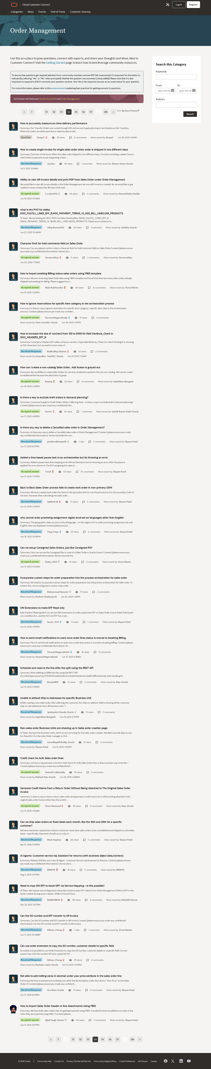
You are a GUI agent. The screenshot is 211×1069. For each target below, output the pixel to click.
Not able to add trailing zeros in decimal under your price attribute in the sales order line (71, 975)
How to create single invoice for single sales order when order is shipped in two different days (74, 149)
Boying (48, 381)
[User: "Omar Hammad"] (13, 791)
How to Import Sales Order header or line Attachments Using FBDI (58, 1005)
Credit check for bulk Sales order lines (41, 758)
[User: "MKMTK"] (13, 858)
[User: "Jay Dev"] (13, 152)
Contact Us (59, 1061)
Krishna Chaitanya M (46, 596)
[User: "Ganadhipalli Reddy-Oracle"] (13, 731)
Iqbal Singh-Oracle (54, 1020)
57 (91, 111)
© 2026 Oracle (24, 1061)
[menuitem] (179, 4)
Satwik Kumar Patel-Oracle (125, 411)
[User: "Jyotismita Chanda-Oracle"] (13, 701)
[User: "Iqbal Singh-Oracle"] (13, 1009)
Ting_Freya (53, 531)
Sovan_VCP (53, 621)
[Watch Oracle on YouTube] (189, 1061)
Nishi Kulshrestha (54, 287)
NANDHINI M (53, 899)
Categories (17, 11)
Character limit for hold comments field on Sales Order (51, 243)
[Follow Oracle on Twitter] (173, 1061)
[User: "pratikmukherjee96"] (13, 430)
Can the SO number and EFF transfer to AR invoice (49, 915)
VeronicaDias (52, 257)
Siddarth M (52, 501)
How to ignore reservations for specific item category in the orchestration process (67, 303)
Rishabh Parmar (129, 899)
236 (106, 111)
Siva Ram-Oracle (55, 990)
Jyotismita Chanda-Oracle (60, 712)
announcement (58, 88)
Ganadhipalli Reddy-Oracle (60, 742)
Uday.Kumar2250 (55, 227)
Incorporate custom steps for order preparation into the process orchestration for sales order (73, 577)
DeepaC (41, 137)
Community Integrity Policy (105, 1061)
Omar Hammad (53, 805)
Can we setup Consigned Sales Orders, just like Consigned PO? (56, 547)
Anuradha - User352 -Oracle (49, 356)
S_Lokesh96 (51, 193)
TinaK (48, 471)
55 (76, 111)
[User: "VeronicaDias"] (13, 246)
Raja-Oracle (122, 682)
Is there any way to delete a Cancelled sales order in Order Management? (62, 427)
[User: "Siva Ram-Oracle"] (13, 979)
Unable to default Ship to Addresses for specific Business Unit (55, 698)
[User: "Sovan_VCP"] (13, 611)
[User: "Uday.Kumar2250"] (13, 212)
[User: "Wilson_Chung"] (13, 919)
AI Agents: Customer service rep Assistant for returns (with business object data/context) (71, 855)
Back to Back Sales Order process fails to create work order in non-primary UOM (66, 487)
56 (83, 111)
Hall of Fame (58, 11)
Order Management (70, 98)
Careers (154, 1061)
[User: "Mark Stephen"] (13, 825)
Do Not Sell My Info (83, 1061)
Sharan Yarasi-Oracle (122, 163)
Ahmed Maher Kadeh (129, 193)
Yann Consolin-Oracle (46, 322)
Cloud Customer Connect (36, 4)
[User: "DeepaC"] (13, 126)
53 (61, 111)
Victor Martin (131, 287)
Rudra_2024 (51, 561)
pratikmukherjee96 (56, 441)
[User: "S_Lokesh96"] (13, 182)
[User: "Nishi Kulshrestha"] (13, 276)
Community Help (44, 1061)
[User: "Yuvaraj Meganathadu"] (13, 306)
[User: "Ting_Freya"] (13, 520)
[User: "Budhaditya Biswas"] (13, 336)
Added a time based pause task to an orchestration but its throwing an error (64, 457)
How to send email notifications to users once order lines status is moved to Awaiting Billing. (73, 637)
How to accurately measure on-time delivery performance (53, 123)
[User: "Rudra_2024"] (13, 550)
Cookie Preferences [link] (127, 1061)
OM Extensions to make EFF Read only (42, 607)
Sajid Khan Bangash (123, 381)
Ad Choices (143, 1061)
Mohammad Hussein (57, 591)
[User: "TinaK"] (13, 460)
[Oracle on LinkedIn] (181, 1061)
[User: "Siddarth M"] (13, 490)
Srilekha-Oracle (129, 227)
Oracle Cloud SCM (47, 98)
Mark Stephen (54, 839)
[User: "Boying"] (13, 370)
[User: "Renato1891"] (13, 671)
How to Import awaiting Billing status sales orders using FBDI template (60, 273)
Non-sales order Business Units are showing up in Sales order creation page (64, 728)
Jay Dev (51, 163)
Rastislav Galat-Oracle (46, 964)
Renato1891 (52, 682)
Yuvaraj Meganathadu (56, 317)
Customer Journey (80, 11)
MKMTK (51, 869)
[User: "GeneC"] (13, 400)
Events (42, 11)
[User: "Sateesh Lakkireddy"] (13, 761)
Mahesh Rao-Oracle (45, 777)
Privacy (70, 1061)
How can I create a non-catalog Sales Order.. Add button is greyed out (60, 367)
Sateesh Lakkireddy (55, 772)
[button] (130, 110)
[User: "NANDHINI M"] (13, 888)
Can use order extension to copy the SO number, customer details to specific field (67, 945)
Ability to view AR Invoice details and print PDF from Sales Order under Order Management (72, 179)
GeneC (48, 411)
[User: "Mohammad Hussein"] (13, 581)
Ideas (31, 11)
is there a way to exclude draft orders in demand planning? (54, 397)
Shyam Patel (131, 441)
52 (54, 111)
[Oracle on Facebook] (165, 1061)
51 (47, 111)
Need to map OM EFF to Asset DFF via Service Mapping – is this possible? (62, 885)
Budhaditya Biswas (56, 351)
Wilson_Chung (54, 929)
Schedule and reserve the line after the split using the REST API (56, 667)
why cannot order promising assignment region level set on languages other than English (72, 517)
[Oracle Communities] (167, 4)
